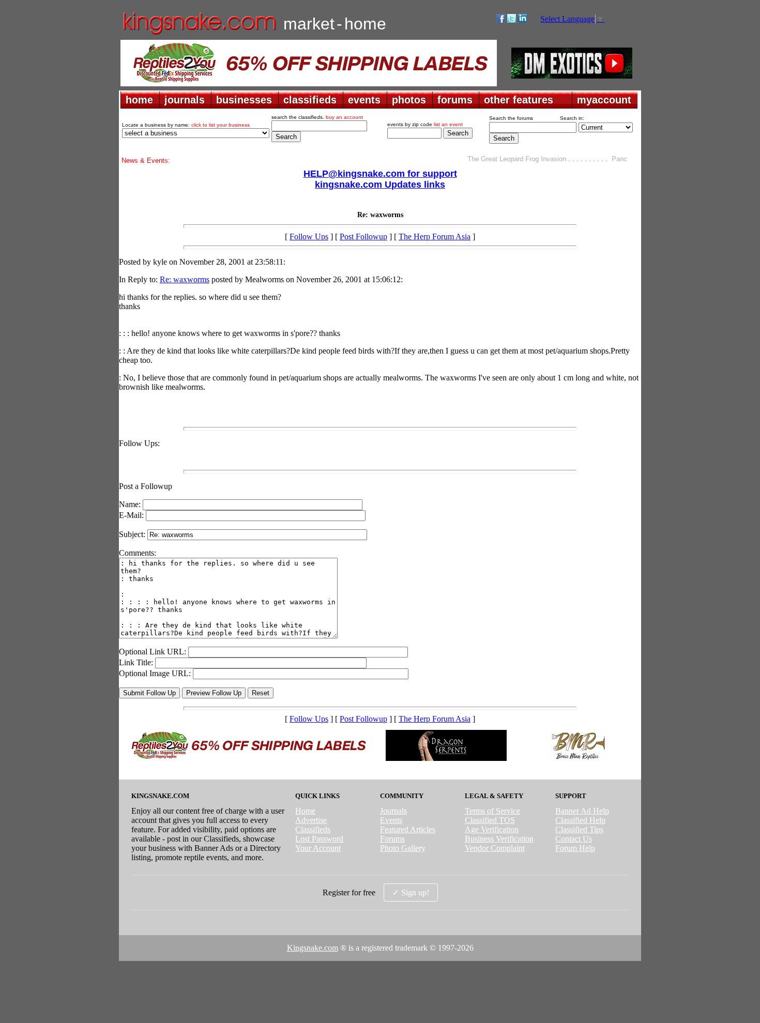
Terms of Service (492, 810)
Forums (392, 838)
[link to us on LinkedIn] (522, 20)
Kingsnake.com (312, 947)
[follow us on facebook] (500, 20)
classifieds (310, 99)
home (139, 99)
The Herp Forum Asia (434, 236)
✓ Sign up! (410, 892)
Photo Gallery (402, 848)
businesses (244, 99)
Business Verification (499, 838)
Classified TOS (490, 820)
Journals (393, 810)
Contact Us (573, 838)
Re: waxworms (184, 279)
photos (409, 99)
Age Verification (492, 829)
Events (391, 820)
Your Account (318, 848)
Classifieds (312, 829)
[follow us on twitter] (511, 20)
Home (305, 810)
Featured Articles (407, 829)
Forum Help (575, 848)
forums (455, 99)
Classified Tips (579, 829)
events (364, 99)
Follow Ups (309, 236)
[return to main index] (198, 33)
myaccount (604, 99)
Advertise (311, 820)
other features (518, 99)
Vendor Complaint (495, 848)
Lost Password (319, 838)
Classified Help (580, 820)
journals (184, 99)
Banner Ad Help (582, 810)
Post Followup (363, 236)
